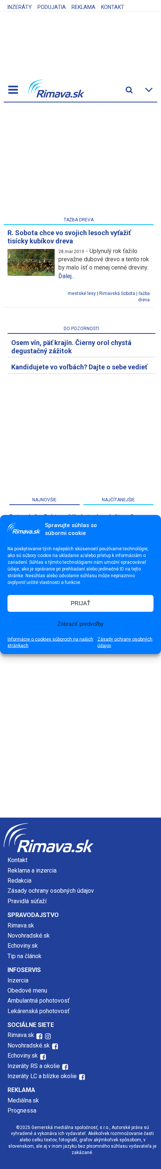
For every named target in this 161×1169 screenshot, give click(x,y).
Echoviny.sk (22, 945)
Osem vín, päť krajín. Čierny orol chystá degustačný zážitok (71, 347)
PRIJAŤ (80, 603)
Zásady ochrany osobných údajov (124, 642)
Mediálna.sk (23, 1100)
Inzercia (17, 980)
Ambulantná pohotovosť (39, 1000)
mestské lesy (82, 293)
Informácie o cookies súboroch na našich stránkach (50, 642)
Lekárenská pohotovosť (39, 1011)
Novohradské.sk (28, 935)
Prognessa (21, 1110)
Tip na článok (24, 956)
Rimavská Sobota (117, 293)
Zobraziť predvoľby (80, 624)
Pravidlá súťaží (26, 901)
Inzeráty (19, 7)
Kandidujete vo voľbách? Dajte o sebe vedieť (79, 367)
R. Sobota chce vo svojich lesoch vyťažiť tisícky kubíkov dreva (69, 237)
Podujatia (51, 7)
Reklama (83, 7)
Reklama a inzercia (32, 870)
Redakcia (19, 880)
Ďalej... (66, 276)
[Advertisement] (78, 161)
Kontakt (112, 7)
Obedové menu (27, 990)
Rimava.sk (20, 925)
